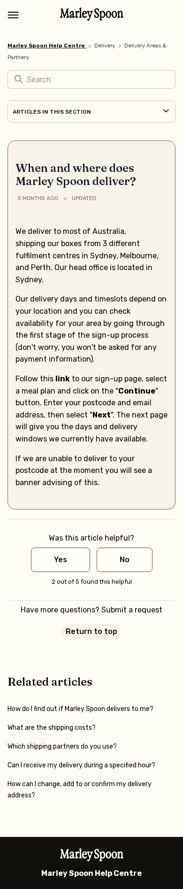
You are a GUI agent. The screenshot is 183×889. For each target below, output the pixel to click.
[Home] (91, 18)
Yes (60, 559)
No (125, 559)
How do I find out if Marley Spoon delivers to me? (80, 709)
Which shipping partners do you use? (62, 746)
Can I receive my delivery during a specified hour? (81, 765)
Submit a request (131, 609)
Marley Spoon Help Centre (46, 45)
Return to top (91, 631)
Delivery (104, 45)
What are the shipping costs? (52, 728)
